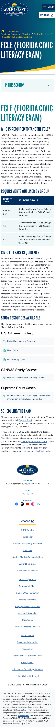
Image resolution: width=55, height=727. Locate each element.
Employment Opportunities (27, 606)
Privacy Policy (27, 662)
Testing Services (41, 34)
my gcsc (25, 521)
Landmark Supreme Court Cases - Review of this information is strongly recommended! (29, 397)
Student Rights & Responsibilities (27, 557)
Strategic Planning (27, 600)
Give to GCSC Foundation (27, 593)
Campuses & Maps (27, 586)
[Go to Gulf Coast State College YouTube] (27, 504)
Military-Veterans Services (27, 627)
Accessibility (27, 649)
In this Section (15, 85)
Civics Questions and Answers (21, 341)
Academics (13, 31)
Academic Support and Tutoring (15, 34)
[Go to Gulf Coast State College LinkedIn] (38, 504)
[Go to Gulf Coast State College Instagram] (33, 504)
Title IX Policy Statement (27, 676)
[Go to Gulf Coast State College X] (22, 504)
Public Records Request (27, 571)
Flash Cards (12, 350)
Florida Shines (27, 635)
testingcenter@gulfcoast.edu (36, 451)
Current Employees (27, 564)
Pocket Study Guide (16, 359)
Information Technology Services (27, 669)
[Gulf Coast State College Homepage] (11, 9)
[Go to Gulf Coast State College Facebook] (16, 504)
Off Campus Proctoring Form (34, 441)
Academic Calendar (27, 613)
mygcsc (44, 15)
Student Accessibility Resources (27, 543)
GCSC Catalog (27, 530)
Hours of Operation (27, 579)
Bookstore (27, 550)
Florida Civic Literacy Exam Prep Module (25, 378)
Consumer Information (27, 642)
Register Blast (25, 420)
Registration (27, 537)
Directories (27, 620)
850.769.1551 (27, 494)
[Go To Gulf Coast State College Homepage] (27, 470)
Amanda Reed (23, 715)
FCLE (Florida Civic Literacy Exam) (17, 37)
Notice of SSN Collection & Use (27, 656)
